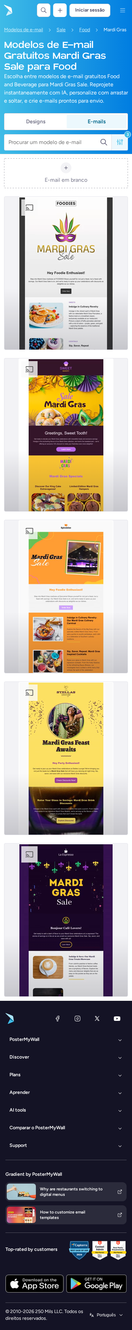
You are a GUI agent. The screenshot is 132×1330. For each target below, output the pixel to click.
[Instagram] (77, 1018)
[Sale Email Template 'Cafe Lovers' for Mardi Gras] (66, 920)
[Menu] (122, 10)
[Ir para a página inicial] (7, 10)
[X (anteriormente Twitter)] (97, 1018)
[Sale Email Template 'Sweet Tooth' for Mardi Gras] (66, 435)
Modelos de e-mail (23, 30)
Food (84, 30)
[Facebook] (57, 1018)
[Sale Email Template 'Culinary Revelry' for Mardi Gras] (66, 273)
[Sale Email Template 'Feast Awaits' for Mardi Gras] (66, 758)
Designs (35, 121)
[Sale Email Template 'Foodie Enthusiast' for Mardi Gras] (66, 596)
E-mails (97, 121)
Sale (61, 30)
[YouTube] (117, 1018)
